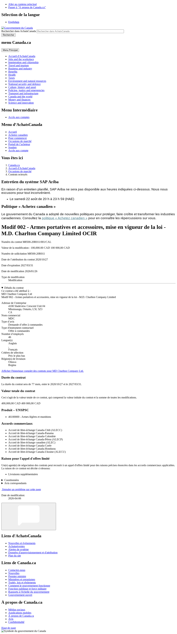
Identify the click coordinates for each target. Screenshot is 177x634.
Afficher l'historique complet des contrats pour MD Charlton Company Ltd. (42, 370)
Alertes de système (18, 549)
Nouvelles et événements (21, 543)
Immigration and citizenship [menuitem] (23, 62)
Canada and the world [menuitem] (20, 96)
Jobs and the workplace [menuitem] (21, 59)
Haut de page (8, 627)
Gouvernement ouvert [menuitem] (20, 594)
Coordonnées (11, 480)
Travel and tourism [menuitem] (18, 65)
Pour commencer (17, 138)
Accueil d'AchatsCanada (21, 168)
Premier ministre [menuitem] (17, 576)
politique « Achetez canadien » (64, 218)
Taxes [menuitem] (11, 77)
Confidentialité (16, 622)
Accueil (12, 131)
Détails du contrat (14, 287)
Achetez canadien (18, 134)
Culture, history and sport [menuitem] (22, 87)
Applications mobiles (19, 612)
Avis (10, 618)
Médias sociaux (16, 609)
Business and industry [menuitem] (20, 68)
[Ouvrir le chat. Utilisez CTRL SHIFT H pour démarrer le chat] (28, 516)
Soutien (12, 147)
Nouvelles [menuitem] (13, 573)
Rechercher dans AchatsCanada (18, 31)
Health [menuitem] (12, 74)
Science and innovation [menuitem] (21, 102)
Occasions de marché (19, 141)
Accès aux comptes (18, 117)
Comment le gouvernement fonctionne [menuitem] (29, 585)
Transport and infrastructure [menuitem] (23, 93)
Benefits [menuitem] (12, 71)
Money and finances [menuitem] (19, 99)
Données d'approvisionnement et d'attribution (33, 552)
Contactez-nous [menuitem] (16, 570)
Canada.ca (14, 165)
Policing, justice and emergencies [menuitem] (26, 90)
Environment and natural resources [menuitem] (27, 81)
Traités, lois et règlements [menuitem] (22, 582)
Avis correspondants (15, 483)
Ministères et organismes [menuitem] (21, 579)
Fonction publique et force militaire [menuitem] (27, 588)
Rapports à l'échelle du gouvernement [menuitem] (28, 591)
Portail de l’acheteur (19, 144)
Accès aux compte (18, 150)
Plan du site (14, 555)
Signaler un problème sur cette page (21, 489)
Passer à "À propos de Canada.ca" (27, 7)
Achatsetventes (16, 546)
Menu (10, 50)
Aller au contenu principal (22, 4)
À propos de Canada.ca (21, 615)
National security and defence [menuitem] (24, 84)
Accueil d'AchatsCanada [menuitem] (21, 56)
